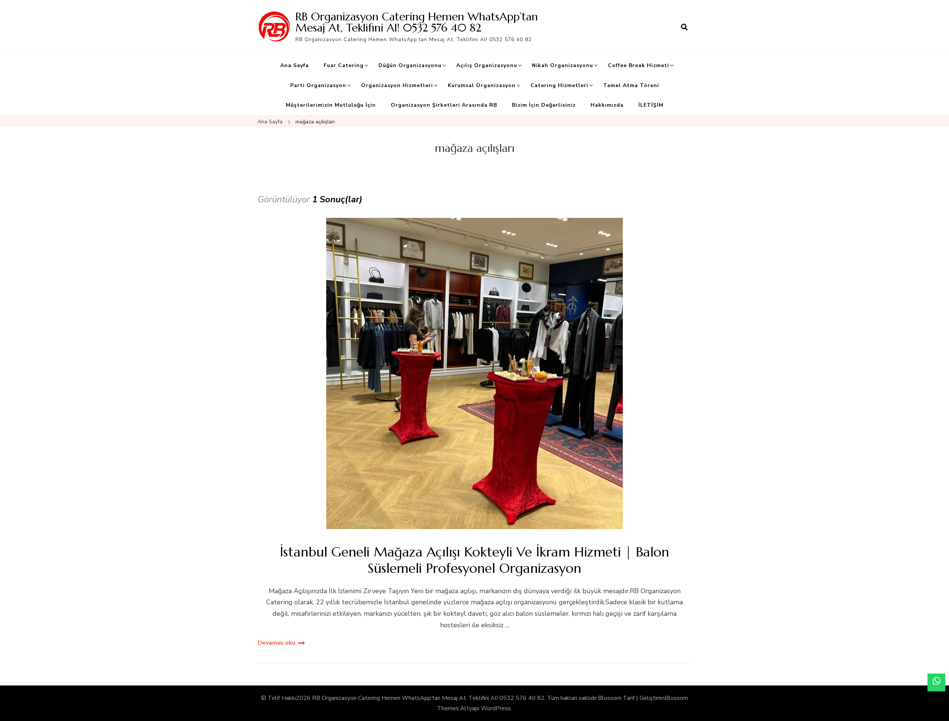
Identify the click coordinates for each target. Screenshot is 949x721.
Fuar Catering (344, 65)
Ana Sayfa (294, 65)
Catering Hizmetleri (559, 85)
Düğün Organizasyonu (410, 65)
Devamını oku (276, 643)
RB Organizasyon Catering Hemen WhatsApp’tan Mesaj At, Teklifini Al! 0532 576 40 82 (416, 22)
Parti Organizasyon (318, 85)
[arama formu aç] (684, 27)
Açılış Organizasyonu (486, 65)
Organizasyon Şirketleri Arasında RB (444, 105)
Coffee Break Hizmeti (638, 65)
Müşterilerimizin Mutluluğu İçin (331, 105)
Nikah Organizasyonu (562, 65)
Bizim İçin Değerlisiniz (544, 105)
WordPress (496, 708)
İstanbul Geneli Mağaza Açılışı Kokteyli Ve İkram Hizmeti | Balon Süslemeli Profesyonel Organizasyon (474, 560)
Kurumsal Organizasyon (482, 85)
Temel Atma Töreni (631, 85)
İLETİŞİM (651, 105)
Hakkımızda (607, 105)
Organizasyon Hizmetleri (397, 85)
